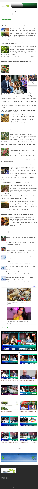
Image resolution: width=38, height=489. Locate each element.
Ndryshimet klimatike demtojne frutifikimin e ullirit (14, 130)
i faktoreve (19, 39)
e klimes (25, 159)
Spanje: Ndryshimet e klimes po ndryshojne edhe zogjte (16, 182)
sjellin (12, 58)
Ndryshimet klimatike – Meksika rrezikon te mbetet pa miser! (17, 214)
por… (10, 161)
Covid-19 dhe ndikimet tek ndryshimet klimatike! (14, 198)
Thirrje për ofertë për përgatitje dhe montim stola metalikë (19, 277)
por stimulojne (6, 127)
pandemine (33, 177)
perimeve (26, 105)
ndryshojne (26, 195)
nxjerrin (2, 161)
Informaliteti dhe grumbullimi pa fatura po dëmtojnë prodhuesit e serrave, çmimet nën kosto (21, 239)
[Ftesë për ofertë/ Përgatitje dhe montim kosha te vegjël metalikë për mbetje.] (3, 257)
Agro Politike (21, 11)
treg (12, 161)
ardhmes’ (26, 56)
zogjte (33, 195)
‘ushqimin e (19, 56)
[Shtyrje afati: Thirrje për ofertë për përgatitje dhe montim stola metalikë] (3, 268)
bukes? (29, 56)
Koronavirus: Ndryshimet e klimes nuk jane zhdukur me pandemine (18, 164)
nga (6, 58)
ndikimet (26, 211)
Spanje (31, 195)
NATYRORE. (26, 39)
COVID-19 (18, 211)
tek (32, 211)
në (35, 39)
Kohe (28, 159)
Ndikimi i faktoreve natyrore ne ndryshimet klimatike (15, 25)
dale (23, 159)
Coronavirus (18, 177)
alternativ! (23, 56)
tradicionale (3, 107)
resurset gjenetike (32, 105)
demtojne (17, 141)
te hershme (11, 127)
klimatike (22, 39)
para (5, 161)
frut (32, 56)
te (35, 105)
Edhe (19, 195)
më (26, 177)
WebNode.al (23, 487)
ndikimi (29, 39)
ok (4, 161)
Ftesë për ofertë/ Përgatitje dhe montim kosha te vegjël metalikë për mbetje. (21, 257)
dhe (17, 105)
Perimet (2, 127)
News (7, 11)
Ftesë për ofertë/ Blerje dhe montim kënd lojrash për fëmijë (20, 248)
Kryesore (2, 11)
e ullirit (21, 141)
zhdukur (2, 179)
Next (19, 352)
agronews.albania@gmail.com (8, 479)
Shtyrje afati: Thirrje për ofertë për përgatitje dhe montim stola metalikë (20, 268)
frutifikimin (24, 141)
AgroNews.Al (15, 487)
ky (1, 58)
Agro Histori (27, 11)
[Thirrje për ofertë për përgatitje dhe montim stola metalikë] (3, 279)
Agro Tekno (34, 11)
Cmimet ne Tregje (12, 11)
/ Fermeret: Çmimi (19, 159)
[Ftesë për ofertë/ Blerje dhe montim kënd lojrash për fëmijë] (3, 249)
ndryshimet (33, 39)
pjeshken (8, 161)
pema (8, 58)
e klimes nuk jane (23, 177)
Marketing (33, 0)
